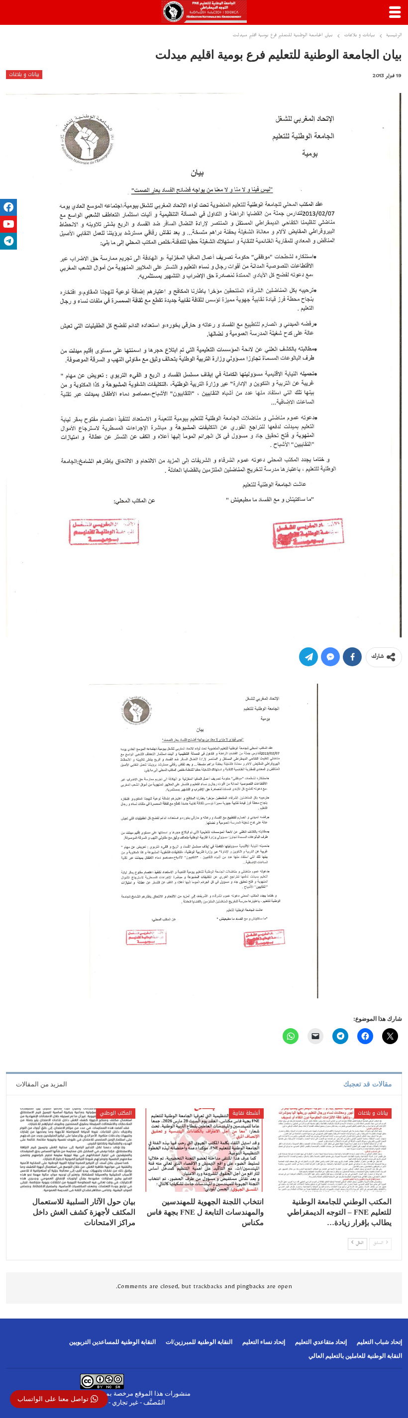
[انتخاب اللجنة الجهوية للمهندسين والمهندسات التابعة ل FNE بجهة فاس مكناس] (203, 1150)
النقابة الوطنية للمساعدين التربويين (112, 1341)
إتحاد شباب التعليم (379, 1341)
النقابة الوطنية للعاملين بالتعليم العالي (355, 1355)
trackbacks (207, 1287)
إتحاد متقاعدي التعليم (321, 1341)
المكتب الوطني (116, 1113)
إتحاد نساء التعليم (263, 1341)
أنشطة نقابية (246, 1113)
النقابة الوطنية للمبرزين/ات (199, 1341)
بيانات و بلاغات (24, 74)
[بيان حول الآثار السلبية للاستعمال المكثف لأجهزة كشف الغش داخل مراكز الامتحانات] (75, 1150)
